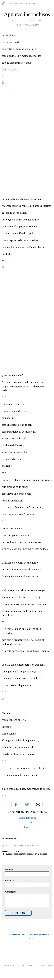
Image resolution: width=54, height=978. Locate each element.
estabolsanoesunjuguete (24, 3)
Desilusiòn (27, 822)
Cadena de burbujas (27, 818)
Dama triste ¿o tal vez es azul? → (39, 937)
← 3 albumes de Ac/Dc (16, 935)
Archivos (27, 965)
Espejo (27, 827)
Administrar (45, 965)
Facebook (15, 804)
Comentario (10, 892)
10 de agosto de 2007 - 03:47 (26, 20)
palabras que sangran (27, 25)
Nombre (9, 869)
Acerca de (9, 965)
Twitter (27, 804)
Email (38, 804)
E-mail (15, 880)
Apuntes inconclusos (27, 14)
